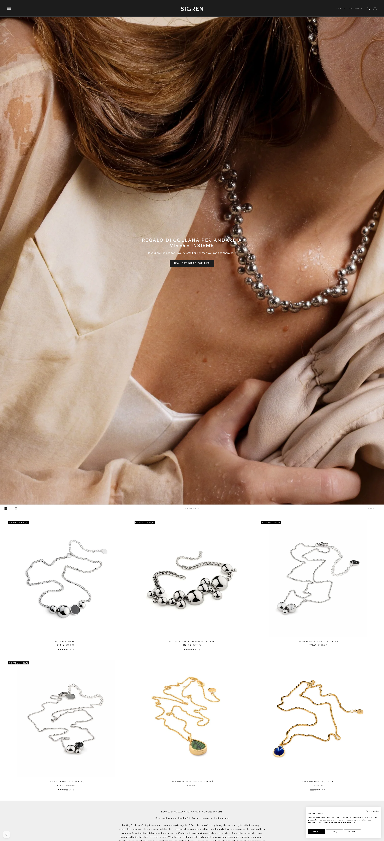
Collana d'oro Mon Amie (318, 782)
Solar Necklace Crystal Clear (318, 641)
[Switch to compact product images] (16, 509)
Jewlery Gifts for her (192, 263)
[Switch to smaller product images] (11, 509)
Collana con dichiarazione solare (192, 641)
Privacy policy (372, 811)
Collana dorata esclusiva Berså (192, 782)
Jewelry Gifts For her (188, 253)
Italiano (354, 8)
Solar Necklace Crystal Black (66, 782)
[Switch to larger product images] (5, 509)
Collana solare (65, 641)
